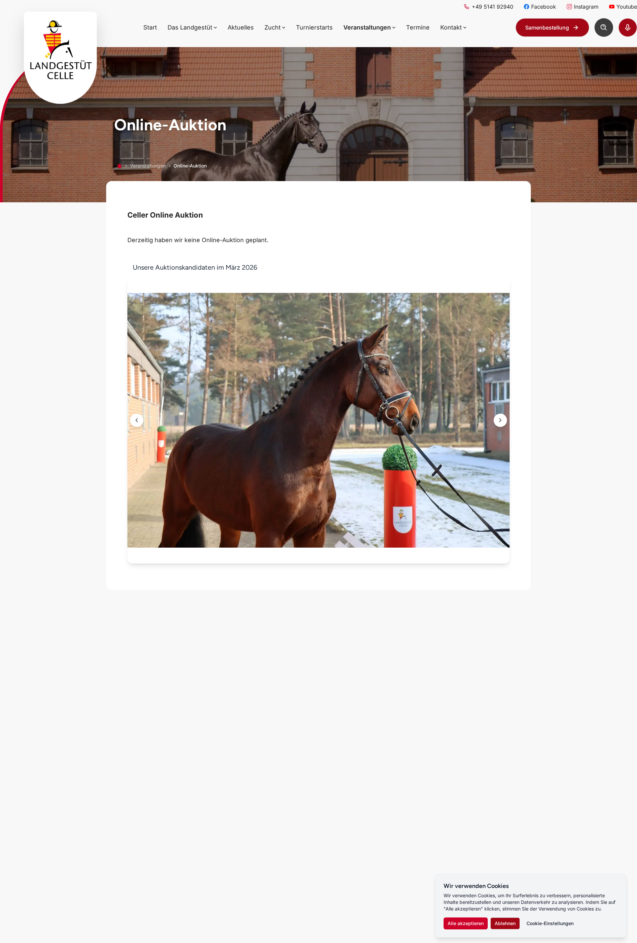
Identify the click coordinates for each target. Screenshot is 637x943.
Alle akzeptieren (466, 923)
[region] (318, 413)
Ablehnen (505, 923)
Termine (418, 27)
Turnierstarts (314, 27)
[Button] (604, 27)
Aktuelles (241, 27)
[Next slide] (500, 420)
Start (150, 27)
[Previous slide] (136, 420)
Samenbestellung (547, 27)
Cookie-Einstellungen (550, 923)
